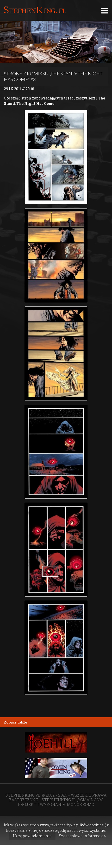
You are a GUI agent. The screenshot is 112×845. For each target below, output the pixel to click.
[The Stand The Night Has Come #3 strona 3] (56, 353)
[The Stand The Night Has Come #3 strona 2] (56, 255)
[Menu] (104, 10)
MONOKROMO (80, 804)
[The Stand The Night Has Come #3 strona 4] (56, 452)
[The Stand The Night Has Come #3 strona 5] (56, 550)
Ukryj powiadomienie (32, 835)
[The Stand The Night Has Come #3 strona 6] (56, 648)
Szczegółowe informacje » (82, 835)
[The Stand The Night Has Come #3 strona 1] (56, 157)
